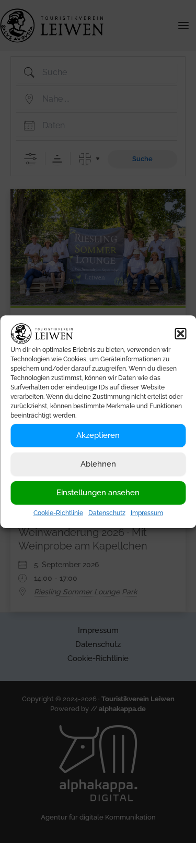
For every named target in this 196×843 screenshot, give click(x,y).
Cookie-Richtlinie (58, 512)
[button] (180, 333)
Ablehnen (98, 464)
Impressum (147, 512)
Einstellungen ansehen (98, 492)
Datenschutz (106, 512)
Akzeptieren (98, 435)
